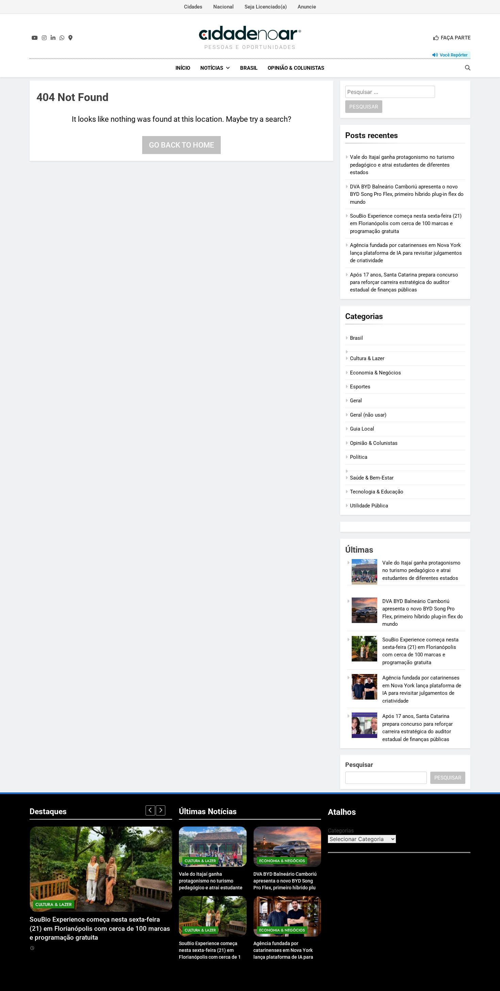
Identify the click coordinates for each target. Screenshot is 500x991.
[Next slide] (160, 810)
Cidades (193, 7)
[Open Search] (467, 67)
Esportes (360, 387)
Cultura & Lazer (367, 358)
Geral (356, 401)
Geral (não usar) (368, 415)
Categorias (341, 830)
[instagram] (44, 38)
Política (358, 457)
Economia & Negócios (375, 373)
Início (183, 68)
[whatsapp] (61, 38)
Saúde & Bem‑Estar (372, 478)
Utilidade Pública (369, 506)
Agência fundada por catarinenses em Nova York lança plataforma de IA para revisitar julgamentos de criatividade (406, 253)
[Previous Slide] (150, 810)
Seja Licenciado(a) (266, 7)
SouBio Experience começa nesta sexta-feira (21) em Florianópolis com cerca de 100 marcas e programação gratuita (406, 223)
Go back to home (181, 145)
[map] (70, 38)
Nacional (223, 7)
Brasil (248, 68)
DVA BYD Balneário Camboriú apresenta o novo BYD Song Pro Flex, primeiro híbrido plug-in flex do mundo (407, 194)
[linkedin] (53, 38)
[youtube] (35, 38)
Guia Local (362, 429)
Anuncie (307, 7)
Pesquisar (359, 764)
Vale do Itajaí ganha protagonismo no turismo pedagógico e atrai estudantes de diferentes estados (402, 164)
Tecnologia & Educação (376, 492)
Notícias (211, 68)
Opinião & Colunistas (296, 68)
